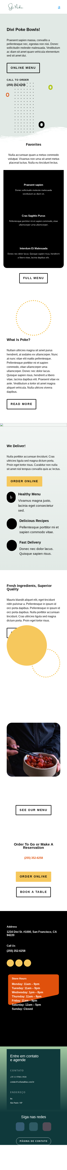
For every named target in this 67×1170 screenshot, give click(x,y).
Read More (21, 404)
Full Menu (33, 278)
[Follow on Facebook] (10, 963)
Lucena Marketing (33, 1158)
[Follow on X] (19, 963)
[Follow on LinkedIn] (27, 963)
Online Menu (23, 67)
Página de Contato (33, 1141)
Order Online (24, 481)
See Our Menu (33, 810)
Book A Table (33, 892)
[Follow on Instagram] (47, 1126)
